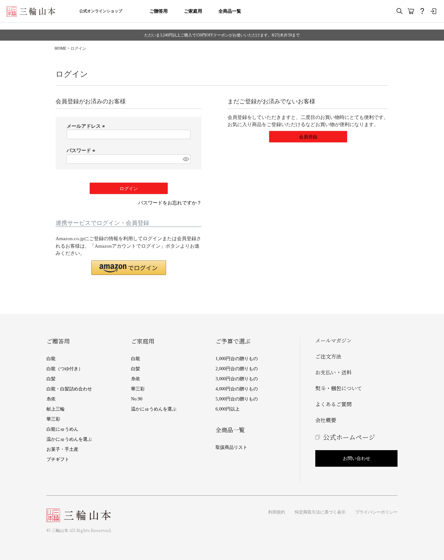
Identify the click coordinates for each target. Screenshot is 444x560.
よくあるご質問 (333, 404)
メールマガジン (333, 340)
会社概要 (325, 420)
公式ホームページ (349, 437)
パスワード (82, 150)
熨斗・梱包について (338, 388)
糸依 (51, 399)
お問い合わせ (356, 458)
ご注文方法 (328, 356)
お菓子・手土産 (62, 449)
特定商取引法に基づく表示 (320, 512)
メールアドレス (87, 126)
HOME (60, 48)
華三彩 (53, 419)
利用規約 (276, 512)
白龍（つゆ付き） (64, 368)
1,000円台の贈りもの (236, 358)
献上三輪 (55, 409)
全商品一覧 (229, 11)
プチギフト (57, 459)
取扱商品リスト (231, 447)
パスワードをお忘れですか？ (170, 202)
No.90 (136, 399)
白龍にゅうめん (62, 429)
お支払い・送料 (333, 372)
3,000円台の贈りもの (236, 378)
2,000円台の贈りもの (236, 368)
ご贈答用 (159, 11)
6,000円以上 (227, 409)
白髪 (51, 378)
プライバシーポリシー (376, 512)
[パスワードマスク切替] (185, 159)
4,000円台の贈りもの (236, 388)
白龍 (51, 358)
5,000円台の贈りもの (236, 399)
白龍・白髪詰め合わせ (69, 388)
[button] (128, 267)
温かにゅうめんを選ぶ (69, 439)
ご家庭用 (193, 11)
